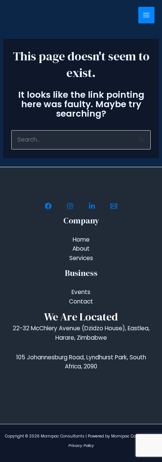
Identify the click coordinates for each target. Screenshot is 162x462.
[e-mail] (113, 206)
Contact (81, 301)
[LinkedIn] (92, 206)
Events (81, 292)
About (81, 249)
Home (81, 239)
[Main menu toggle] (146, 15)
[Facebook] (48, 206)
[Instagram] (70, 206)
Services (81, 258)
